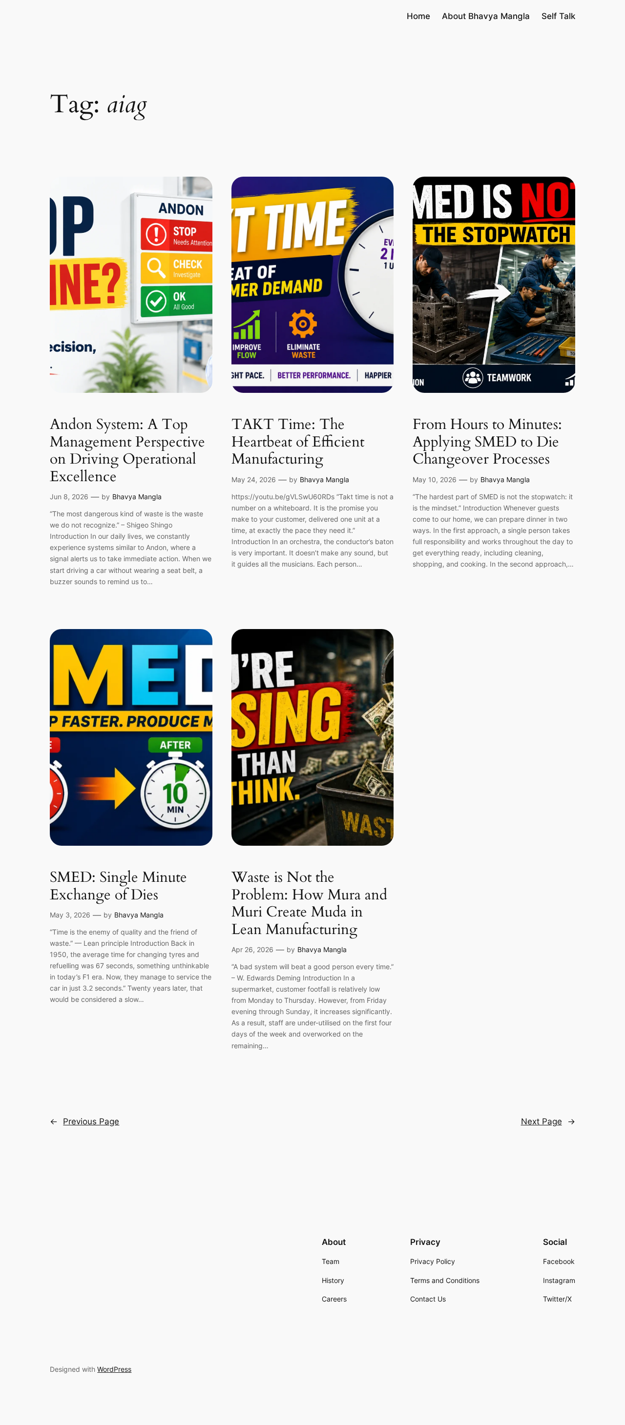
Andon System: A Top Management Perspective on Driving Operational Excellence (127, 451)
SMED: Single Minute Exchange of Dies (118, 886)
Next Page (548, 1121)
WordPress (114, 1369)
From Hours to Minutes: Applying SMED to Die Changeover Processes (487, 442)
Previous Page (84, 1121)
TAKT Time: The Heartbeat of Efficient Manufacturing (297, 442)
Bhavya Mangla (137, 496)
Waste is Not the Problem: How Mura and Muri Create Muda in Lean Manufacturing (309, 903)
